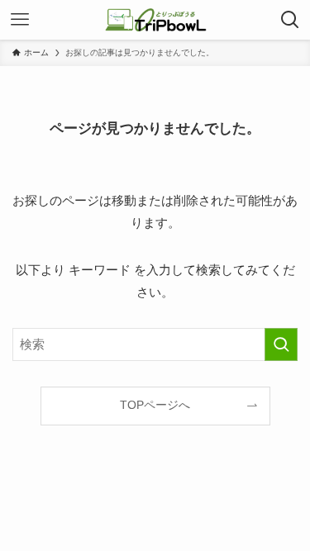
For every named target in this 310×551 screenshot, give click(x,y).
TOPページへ (155, 405)
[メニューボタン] (20, 20)
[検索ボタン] (290, 20)
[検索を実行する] (281, 344)
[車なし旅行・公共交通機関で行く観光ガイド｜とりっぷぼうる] (155, 20)
